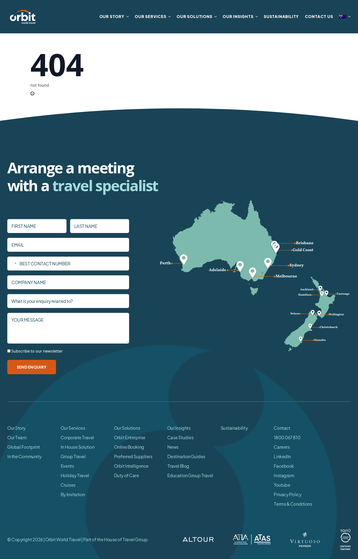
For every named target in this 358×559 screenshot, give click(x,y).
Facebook (284, 466)
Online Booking (129, 447)
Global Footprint (23, 447)
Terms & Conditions (293, 504)
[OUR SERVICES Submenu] (168, 16)
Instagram (284, 475)
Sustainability (234, 428)
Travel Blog (178, 466)
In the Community (24, 456)
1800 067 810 (287, 437)
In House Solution (77, 447)
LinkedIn (282, 456)
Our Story (16, 428)
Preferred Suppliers (133, 456)
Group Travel (73, 456)
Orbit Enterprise (129, 437)
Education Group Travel (190, 475)
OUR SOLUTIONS (194, 16)
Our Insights (179, 428)
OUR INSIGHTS (238, 16)
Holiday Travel (75, 475)
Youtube (282, 485)
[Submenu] (348, 16)
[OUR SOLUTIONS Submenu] (214, 16)
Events (67, 466)
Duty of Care (126, 475)
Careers (282, 447)
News (173, 447)
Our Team (16, 437)
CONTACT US (319, 16)
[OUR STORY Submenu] (126, 16)
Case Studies (180, 437)
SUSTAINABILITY (281, 16)
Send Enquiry (32, 367)
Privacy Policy (287, 494)
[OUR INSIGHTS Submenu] (256, 16)
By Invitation (73, 494)
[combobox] (13, 263)
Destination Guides (186, 456)
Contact (282, 428)
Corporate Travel (77, 437)
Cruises (68, 485)
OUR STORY (111, 16)
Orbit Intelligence (131, 466)
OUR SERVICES (150, 16)
